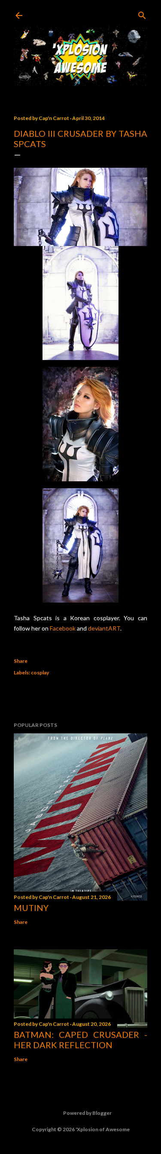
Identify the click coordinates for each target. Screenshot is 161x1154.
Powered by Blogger (87, 1113)
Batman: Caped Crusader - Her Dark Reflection (80, 1039)
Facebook (63, 628)
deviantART (104, 628)
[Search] (142, 13)
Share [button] (20, 661)
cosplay (40, 672)
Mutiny (31, 907)
